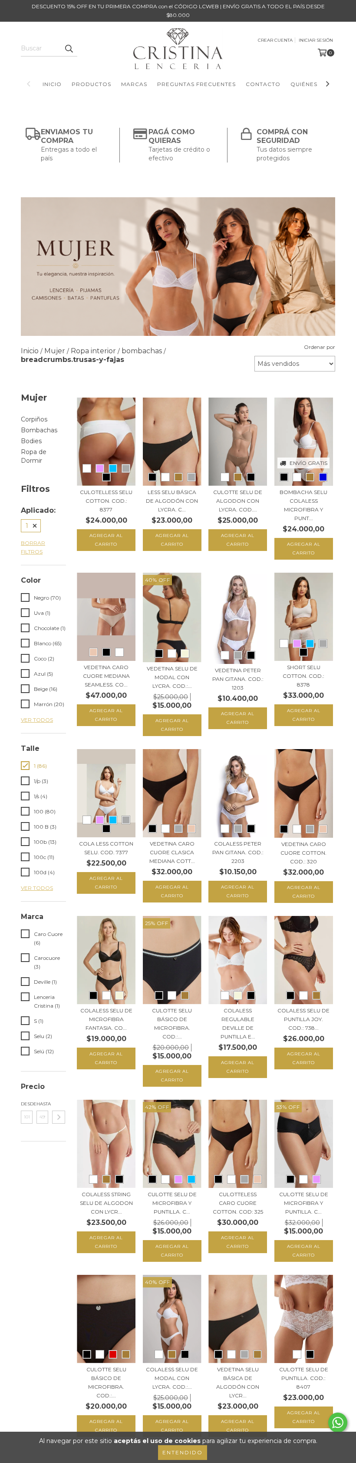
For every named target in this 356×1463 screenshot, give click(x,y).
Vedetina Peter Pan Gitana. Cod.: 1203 (238, 679)
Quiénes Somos (316, 84)
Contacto (263, 84)
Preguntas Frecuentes (196, 84)
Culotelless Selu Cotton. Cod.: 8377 (106, 501)
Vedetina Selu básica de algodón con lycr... (237, 1382)
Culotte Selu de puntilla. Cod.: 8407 (303, 1378)
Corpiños (34, 419)
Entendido (182, 1452)
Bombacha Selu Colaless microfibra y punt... (303, 505)
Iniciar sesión (316, 40)
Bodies (31, 441)
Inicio (52, 84)
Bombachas (39, 430)
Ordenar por (319, 347)
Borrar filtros (33, 547)
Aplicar (58, 1117)
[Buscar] (68, 48)
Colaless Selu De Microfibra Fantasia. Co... (106, 1019)
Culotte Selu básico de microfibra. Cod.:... (172, 1023)
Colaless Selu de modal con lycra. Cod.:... (172, 1378)
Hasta (42, 1104)
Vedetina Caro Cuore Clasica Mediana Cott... (172, 852)
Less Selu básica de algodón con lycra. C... (172, 501)
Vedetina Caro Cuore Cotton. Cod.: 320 (303, 853)
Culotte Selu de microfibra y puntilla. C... (172, 1203)
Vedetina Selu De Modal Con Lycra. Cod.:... (172, 677)
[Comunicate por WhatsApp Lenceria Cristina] (337, 1423)
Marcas (134, 84)
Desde (27, 1104)
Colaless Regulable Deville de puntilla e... (238, 1023)
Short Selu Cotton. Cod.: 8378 (303, 676)
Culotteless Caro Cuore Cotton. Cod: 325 (238, 1203)
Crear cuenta (275, 40)
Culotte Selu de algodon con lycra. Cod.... (237, 501)
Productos (91, 84)
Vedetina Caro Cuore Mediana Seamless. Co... (106, 676)
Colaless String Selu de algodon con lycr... (106, 1203)
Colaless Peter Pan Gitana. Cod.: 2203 (238, 852)
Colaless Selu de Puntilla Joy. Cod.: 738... (303, 1019)
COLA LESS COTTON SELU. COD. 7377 (106, 848)
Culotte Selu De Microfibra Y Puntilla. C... (303, 1203)
